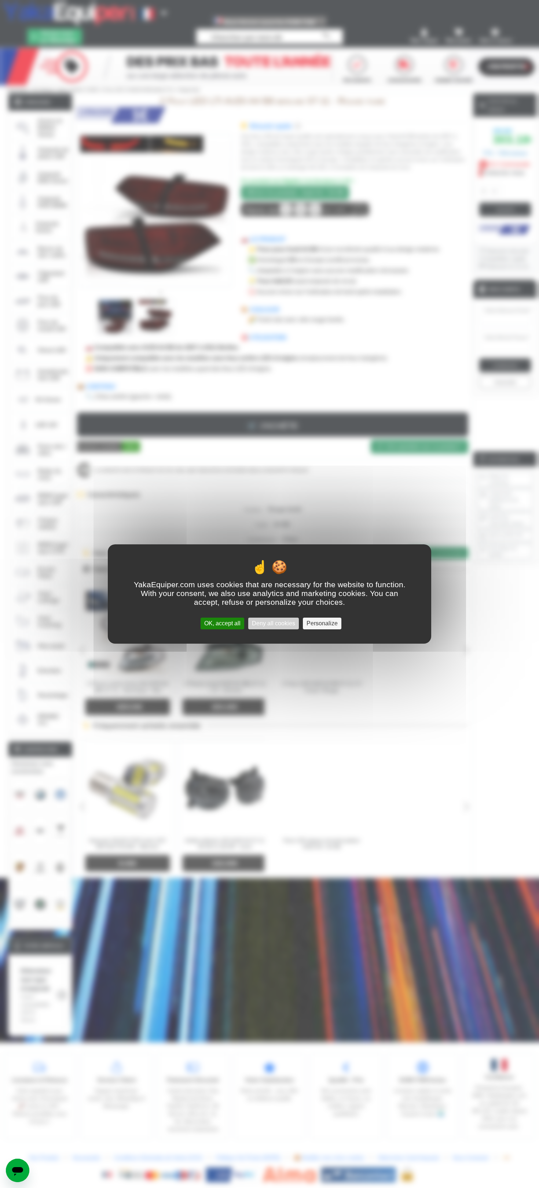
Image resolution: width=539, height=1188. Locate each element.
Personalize (322, 623)
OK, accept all (222, 623)
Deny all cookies (273, 623)
